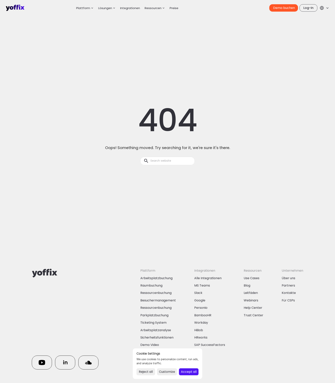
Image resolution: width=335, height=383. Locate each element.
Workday (201, 322)
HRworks (200, 337)
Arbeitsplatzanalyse (155, 330)
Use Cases (251, 278)
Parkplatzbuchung (154, 315)
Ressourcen (153, 8)
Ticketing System (153, 322)
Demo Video (149, 345)
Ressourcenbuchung (156, 293)
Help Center (253, 307)
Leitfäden (251, 293)
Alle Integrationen (208, 278)
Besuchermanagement (158, 300)
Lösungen (105, 8)
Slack (198, 293)
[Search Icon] (167, 161)
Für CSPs (288, 300)
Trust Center (253, 315)
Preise (174, 8)
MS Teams (202, 285)
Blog (247, 285)
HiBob (198, 330)
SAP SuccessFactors (209, 345)
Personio (200, 307)
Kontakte (289, 293)
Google (199, 300)
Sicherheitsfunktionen (157, 337)
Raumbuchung (151, 285)
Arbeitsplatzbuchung (156, 278)
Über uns (288, 278)
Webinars (251, 300)
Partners (288, 285)
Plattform (83, 8)
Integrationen (130, 8)
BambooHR (202, 315)
